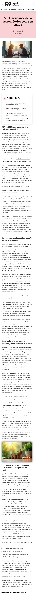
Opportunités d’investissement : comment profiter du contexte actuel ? (17, 114)
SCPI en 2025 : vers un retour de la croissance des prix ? (15, 103)
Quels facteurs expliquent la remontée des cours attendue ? (16, 109)
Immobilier (18, 31)
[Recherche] (28, 4)
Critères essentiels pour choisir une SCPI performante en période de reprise (17, 119)
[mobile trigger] (3, 4)
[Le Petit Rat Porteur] (12, 4)
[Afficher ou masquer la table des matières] (25, 98)
